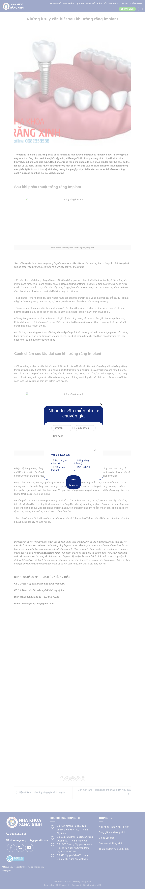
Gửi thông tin (73, 482)
